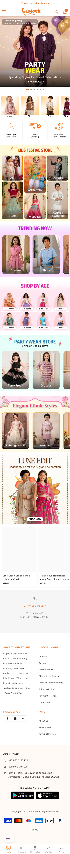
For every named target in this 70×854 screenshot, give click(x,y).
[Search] (57, 12)
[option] (35, 3)
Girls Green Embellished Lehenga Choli (16, 577)
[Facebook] (7, 719)
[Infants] (10, 107)
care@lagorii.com (19, 766)
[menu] (4, 12)
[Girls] (30, 107)
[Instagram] (15, 719)
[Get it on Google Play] (22, 795)
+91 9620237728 (18, 760)
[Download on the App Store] (47, 795)
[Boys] (50, 107)
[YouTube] (23, 719)
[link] (35, 131)
